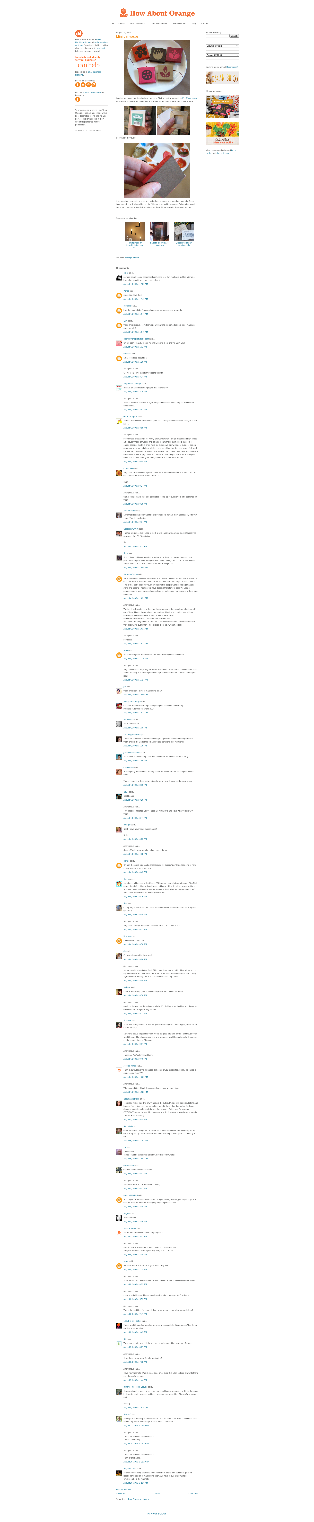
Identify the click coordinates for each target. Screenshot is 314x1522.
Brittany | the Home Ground (135, 1387)
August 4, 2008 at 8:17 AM (135, 486)
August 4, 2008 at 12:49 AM (135, 332)
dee (125, 951)
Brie (125, 1339)
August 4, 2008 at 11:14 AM (135, 658)
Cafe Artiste (128, 767)
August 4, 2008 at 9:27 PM (135, 1044)
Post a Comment (123, 1489)
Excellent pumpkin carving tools (184, 244)
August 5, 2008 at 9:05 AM (135, 1119)
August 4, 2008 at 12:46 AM (135, 314)
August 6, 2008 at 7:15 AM (135, 1269)
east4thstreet (129, 1165)
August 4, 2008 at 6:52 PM (135, 929)
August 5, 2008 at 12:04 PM (135, 1159)
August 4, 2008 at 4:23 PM (135, 839)
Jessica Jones (129, 1066)
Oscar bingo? (232, 67)
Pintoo (126, 291)
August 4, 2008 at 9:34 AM (135, 522)
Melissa (126, 987)
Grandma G (128, 468)
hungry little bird (130, 1195)
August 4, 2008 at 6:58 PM (135, 944)
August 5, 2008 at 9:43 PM (135, 1236)
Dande (126, 861)
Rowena (127, 1020)
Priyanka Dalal (130, 1469)
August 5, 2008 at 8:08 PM (135, 1207)
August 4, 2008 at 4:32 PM (135, 854)
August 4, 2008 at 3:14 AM (135, 377)
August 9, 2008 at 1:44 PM (135, 1380)
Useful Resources (159, 23)
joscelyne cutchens (131, 753)
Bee (125, 903)
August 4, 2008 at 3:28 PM (135, 800)
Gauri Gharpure (130, 416)
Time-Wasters (179, 23)
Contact (205, 23)
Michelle (127, 306)
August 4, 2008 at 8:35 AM (135, 504)
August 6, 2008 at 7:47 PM (135, 1314)
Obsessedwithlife (131, 529)
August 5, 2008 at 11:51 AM (135, 1141)
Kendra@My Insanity (132, 734)
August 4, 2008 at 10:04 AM (135, 567)
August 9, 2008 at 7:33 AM (135, 1362)
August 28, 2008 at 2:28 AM (135, 1483)
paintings (128, 258)
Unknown (127, 936)
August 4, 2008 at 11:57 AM (135, 680)
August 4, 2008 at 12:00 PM (135, 695)
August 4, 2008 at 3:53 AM (135, 410)
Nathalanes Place (131, 1099)
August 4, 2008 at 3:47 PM (135, 818)
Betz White (128, 1126)
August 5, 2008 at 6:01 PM (135, 1188)
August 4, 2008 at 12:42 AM (135, 299)
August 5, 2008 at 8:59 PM (135, 1221)
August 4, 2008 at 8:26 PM (135, 959)
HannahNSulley (130, 574)
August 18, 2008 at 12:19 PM (136, 1444)
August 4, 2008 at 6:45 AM (135, 461)
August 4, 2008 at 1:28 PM (135, 746)
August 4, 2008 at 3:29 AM (135, 392)
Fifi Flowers (128, 719)
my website (101, 48)
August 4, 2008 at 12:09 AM (135, 284)
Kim (125, 1147)
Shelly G (127, 1414)
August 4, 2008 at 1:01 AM (135, 347)
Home (157, 1494)
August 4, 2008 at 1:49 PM (135, 761)
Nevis (126, 792)
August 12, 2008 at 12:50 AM (136, 1426)
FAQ (194, 23)
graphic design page (92, 92)
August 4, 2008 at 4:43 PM (135, 872)
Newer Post (121, 1494)
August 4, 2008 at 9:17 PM (135, 1013)
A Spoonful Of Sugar (132, 384)
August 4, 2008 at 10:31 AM (135, 629)
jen (124, 687)
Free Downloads (137, 23)
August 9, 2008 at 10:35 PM (135, 1408)
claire (125, 273)
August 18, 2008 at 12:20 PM (136, 1462)
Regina (126, 1213)
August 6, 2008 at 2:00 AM (135, 1254)
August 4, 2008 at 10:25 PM (135, 1092)
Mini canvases (127, 36)
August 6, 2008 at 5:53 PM (135, 1299)
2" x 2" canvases (189, 98)
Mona (126, 1261)
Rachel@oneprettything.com (136, 339)
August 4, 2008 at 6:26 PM (135, 896)
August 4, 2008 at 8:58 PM (135, 995)
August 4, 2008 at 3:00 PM (135, 785)
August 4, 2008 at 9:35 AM (135, 546)
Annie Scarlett (129, 511)
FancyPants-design (132, 701)
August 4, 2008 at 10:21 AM (135, 598)
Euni (125, 321)
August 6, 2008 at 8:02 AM (135, 1284)
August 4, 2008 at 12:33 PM (135, 713)
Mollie (126, 650)
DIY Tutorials (118, 23)
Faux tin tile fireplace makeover (159, 244)
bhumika (127, 354)
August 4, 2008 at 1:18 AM (135, 362)
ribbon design (223, 153)
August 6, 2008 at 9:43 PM (135, 1332)
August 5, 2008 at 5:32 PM (135, 1173)
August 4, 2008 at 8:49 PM (135, 980)
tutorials (136, 258)
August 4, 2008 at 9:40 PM (135, 1059)
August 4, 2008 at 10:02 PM (135, 1077)
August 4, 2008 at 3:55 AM (135, 428)
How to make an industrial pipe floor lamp (134, 245)
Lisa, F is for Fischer (132, 1321)
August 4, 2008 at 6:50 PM (135, 914)
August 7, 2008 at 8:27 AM (135, 1347)
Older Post (193, 1494)
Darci (125, 553)
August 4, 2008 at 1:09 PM (135, 728)
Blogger (127, 825)
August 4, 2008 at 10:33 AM (135, 644)
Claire (126, 879)
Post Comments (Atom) (138, 1499)
